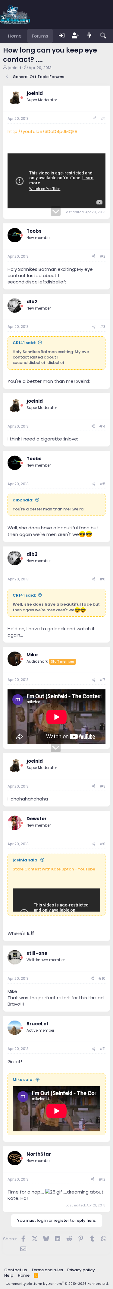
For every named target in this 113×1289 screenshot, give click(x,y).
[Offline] (22, 98)
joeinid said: (25, 860)
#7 (102, 679)
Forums (40, 36)
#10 (101, 978)
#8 (102, 786)
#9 (102, 843)
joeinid (14, 68)
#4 (102, 426)
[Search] (103, 36)
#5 (102, 483)
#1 (103, 118)
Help (8, 1275)
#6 (102, 579)
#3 (102, 326)
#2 (102, 256)
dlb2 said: (23, 500)
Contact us (15, 1270)
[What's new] (89, 36)
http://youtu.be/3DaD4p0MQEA (42, 131)
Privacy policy (81, 1270)
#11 (102, 1048)
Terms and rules (47, 1270)
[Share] (95, 118)
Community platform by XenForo (57, 1283)
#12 (102, 1179)
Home (15, 36)
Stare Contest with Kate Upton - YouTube (54, 869)
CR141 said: (24, 343)
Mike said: (23, 1079)
